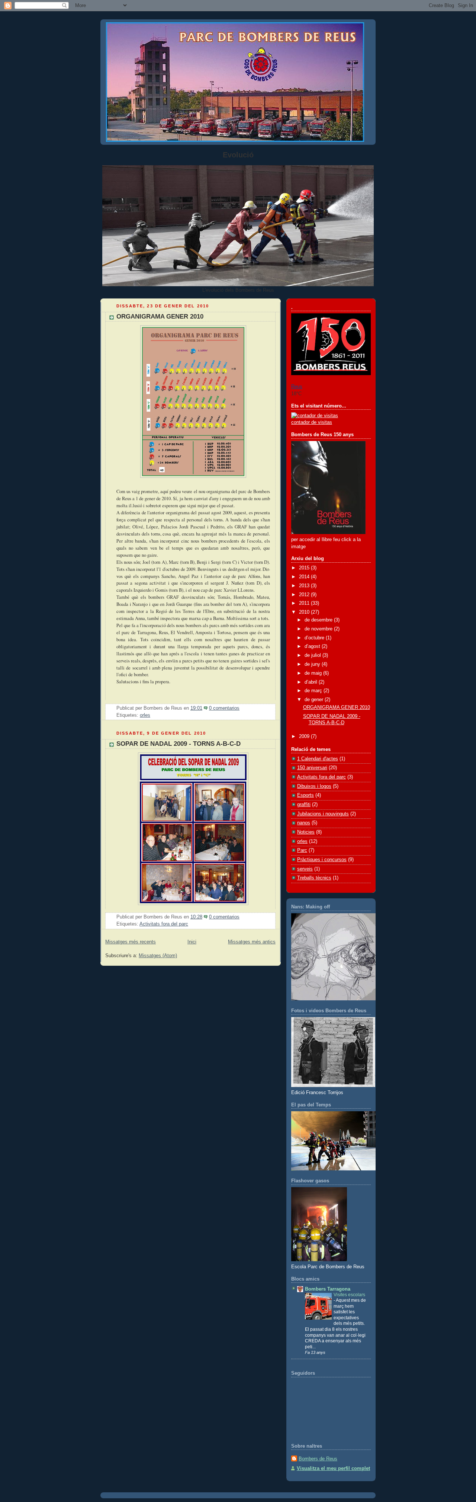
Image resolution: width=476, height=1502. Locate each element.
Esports (305, 795)
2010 (305, 612)
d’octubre (315, 637)
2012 (305, 594)
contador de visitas (311, 422)
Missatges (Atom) (158, 955)
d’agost (313, 646)
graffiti (304, 804)
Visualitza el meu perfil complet (333, 1468)
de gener (315, 699)
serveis (305, 869)
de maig (314, 673)
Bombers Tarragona (327, 1289)
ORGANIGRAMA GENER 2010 (159, 316)
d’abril (312, 682)
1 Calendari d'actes (317, 758)
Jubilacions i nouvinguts (323, 813)
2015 (305, 568)
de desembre (319, 620)
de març (314, 690)
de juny (313, 664)
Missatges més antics (252, 942)
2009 (305, 736)
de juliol (313, 655)
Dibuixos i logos (314, 786)
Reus (296, 386)
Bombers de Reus (318, 1458)
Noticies (306, 832)
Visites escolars (349, 1294)
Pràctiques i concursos (322, 859)
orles (145, 715)
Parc (302, 850)
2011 (305, 603)
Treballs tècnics (314, 878)
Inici (191, 942)
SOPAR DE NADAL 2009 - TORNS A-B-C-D (178, 743)
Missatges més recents (130, 942)
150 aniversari (312, 767)
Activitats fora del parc (163, 924)
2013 (305, 585)
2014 (305, 576)
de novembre (319, 629)
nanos (303, 822)
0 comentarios (224, 708)
